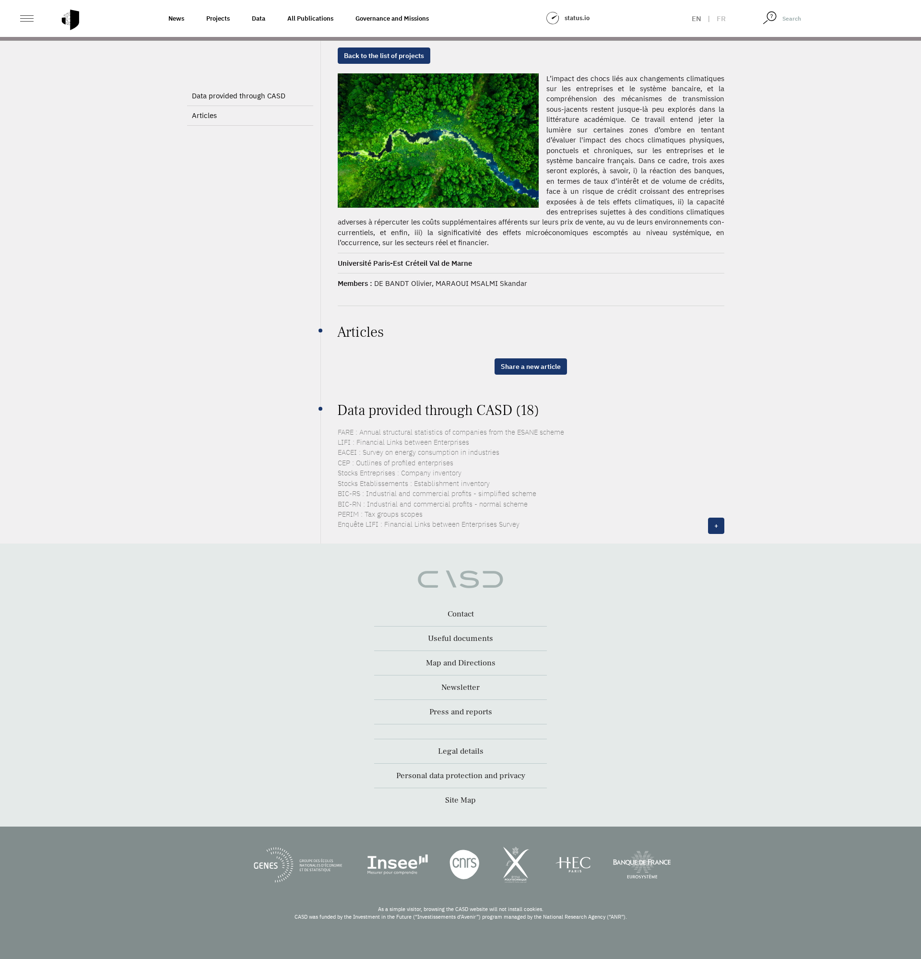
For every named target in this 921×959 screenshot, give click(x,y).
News (176, 18)
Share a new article (531, 366)
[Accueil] (70, 20)
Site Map (460, 800)
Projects (218, 18)
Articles (204, 115)
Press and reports (460, 712)
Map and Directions (461, 663)
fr (721, 18)
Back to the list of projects (384, 55)
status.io (577, 18)
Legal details (461, 751)
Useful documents (460, 638)
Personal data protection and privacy (460, 775)
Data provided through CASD (238, 95)
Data (258, 18)
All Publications (310, 18)
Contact (461, 614)
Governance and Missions (392, 18)
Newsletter (460, 687)
